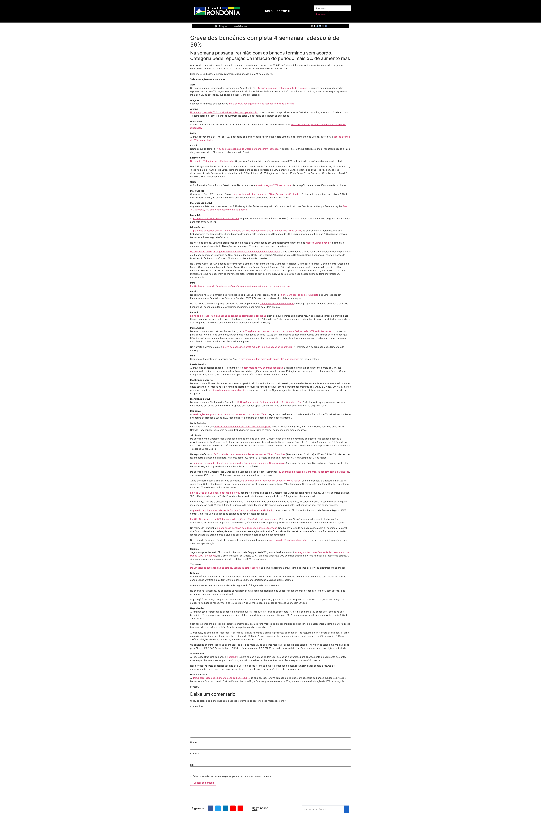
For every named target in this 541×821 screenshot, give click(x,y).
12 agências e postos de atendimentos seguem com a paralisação (314, 471)
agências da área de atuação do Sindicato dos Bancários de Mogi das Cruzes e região (240, 463)
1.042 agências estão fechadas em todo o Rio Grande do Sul (269, 402)
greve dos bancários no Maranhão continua (215, 218)
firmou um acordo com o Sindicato (299, 294)
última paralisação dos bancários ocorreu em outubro (221, 677)
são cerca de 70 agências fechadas (288, 540)
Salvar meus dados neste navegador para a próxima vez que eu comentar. (232, 776)
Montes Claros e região (318, 242)
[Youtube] (233, 808)
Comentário (197, 706)
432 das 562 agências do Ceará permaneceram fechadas (247, 148)
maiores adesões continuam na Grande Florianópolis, (242, 426)
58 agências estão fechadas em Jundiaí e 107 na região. (271, 480)
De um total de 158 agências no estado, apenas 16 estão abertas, (225, 567)
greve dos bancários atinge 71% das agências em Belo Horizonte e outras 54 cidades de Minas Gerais (246, 230)
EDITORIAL (284, 11)
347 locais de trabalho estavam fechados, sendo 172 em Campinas (249, 454)
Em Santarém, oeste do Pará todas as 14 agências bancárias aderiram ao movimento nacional (240, 286)
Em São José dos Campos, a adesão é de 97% (215, 492)
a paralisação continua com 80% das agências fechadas (247, 527)
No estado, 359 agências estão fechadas (212, 161)
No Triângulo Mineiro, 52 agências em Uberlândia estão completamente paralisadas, (235, 251)
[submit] (346, 809)
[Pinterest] (240, 808)
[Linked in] (225, 808)
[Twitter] (218, 808)
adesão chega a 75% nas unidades (274, 185)
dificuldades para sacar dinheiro (228, 390)
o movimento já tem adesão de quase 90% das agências (269, 359)
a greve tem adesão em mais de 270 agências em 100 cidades (267, 194)
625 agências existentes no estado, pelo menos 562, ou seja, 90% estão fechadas (287, 331)
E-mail (194, 753)
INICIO (268, 11)
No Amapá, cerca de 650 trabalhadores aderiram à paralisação (224, 112)
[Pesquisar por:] (332, 8)
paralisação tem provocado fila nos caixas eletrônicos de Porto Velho (229, 414)
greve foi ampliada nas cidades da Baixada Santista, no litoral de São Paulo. (233, 510)
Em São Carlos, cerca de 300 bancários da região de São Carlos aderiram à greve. (234, 519)
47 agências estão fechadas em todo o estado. (283, 88)
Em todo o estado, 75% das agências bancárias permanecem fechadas (228, 315)
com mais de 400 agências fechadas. (264, 367)
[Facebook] (210, 808)
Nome (194, 742)
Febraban (232, 656)
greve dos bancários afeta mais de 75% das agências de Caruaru (257, 346)
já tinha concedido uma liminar (277, 303)
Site (192, 765)
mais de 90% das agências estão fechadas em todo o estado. (262, 103)
